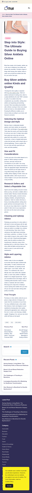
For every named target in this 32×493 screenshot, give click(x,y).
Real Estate (5, 452)
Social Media (5, 457)
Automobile (5, 429)
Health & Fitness (6, 446)
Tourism (4, 462)
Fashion (8, 38)
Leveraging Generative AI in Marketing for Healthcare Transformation (15, 382)
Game (4, 441)
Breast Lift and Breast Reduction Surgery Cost (14, 370)
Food (3, 439)
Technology (5, 459)
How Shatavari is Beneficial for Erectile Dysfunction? (15, 388)
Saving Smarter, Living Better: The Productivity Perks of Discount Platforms (16, 364)
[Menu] (29, 7)
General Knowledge (7, 444)
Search (6, 347)
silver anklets (18, 322)
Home (3, 14)
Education (5, 434)
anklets (6, 322)
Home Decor (5, 449)
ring (12, 322)
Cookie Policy (9, 481)
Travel (4, 464)
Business (4, 431)
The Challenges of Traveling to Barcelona (13, 376)
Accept (9, 486)
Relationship (5, 454)
